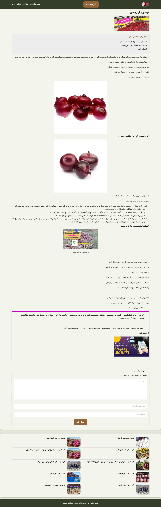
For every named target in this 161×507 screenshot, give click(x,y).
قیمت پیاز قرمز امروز (57, 473)
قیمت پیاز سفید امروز (126, 485)
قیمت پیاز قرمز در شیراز (125, 473)
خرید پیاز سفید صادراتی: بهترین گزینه (51, 461)
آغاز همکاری (91, 4)
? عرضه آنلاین (142, 49)
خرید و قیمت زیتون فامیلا (125, 449)
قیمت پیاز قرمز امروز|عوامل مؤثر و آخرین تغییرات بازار (45, 449)
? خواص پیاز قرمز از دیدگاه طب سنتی (133, 41)
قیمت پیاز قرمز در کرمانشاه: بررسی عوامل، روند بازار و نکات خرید (110, 461)
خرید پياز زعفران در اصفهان (55, 485)
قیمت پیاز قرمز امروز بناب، (55, 438)
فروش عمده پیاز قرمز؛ (126, 438)
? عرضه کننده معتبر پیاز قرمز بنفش (134, 45)
